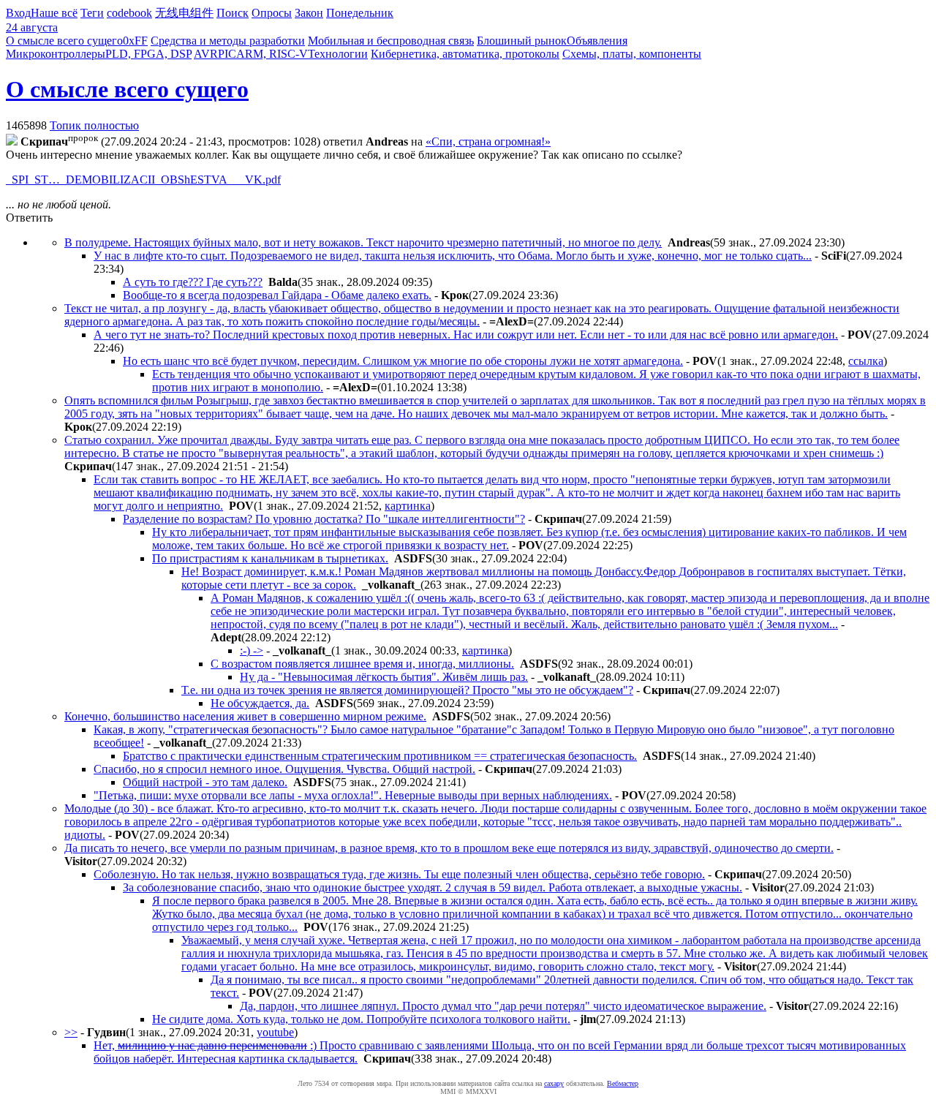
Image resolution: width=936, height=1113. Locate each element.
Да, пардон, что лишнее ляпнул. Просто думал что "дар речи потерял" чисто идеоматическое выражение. (503, 1006)
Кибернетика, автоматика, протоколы (465, 54)
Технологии (338, 54)
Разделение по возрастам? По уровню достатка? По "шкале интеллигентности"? (324, 519)
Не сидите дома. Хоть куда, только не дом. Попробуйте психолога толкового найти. (361, 1019)
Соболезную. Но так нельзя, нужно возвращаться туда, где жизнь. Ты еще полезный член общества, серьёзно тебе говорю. (399, 874)
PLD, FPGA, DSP (148, 54)
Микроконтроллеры (55, 54)
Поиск (232, 13)
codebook (129, 13)
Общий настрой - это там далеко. (205, 782)
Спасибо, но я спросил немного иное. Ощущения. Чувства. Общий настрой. (284, 769)
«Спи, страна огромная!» (488, 141)
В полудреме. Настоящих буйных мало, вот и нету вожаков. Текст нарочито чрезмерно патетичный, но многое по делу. (363, 242)
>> (71, 1032)
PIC (227, 54)
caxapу (554, 1083)
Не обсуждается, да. (260, 703)
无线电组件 (184, 13)
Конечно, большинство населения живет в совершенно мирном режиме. (245, 716)
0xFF (135, 40)
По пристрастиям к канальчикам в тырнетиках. (270, 558)
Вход (18, 13)
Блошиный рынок (522, 40)
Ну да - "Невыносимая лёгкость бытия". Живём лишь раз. (384, 677)
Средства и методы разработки (228, 40)
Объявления (597, 40)
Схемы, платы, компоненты (631, 54)
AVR (206, 54)
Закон (309, 13)
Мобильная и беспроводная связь (391, 40)
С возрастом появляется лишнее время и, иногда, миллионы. (362, 663)
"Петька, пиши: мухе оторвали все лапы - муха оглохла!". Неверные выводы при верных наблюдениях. (353, 795)
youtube (275, 1032)
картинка (408, 505)
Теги (92, 13)
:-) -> (251, 650)
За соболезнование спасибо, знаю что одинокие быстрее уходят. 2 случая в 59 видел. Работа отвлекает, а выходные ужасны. (432, 887)
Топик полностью (94, 125)
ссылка (865, 361)
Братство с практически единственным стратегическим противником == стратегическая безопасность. (380, 756)
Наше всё (54, 13)
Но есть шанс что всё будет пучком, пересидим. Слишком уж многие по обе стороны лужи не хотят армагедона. (403, 361)
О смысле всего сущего (64, 40)
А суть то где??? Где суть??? (193, 282)
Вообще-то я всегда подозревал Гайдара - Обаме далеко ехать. (277, 295)
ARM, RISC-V (272, 54)
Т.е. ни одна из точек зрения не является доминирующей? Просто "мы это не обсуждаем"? (407, 690)
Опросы (272, 13)
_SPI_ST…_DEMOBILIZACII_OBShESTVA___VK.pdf (143, 179)
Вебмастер (622, 1083)
